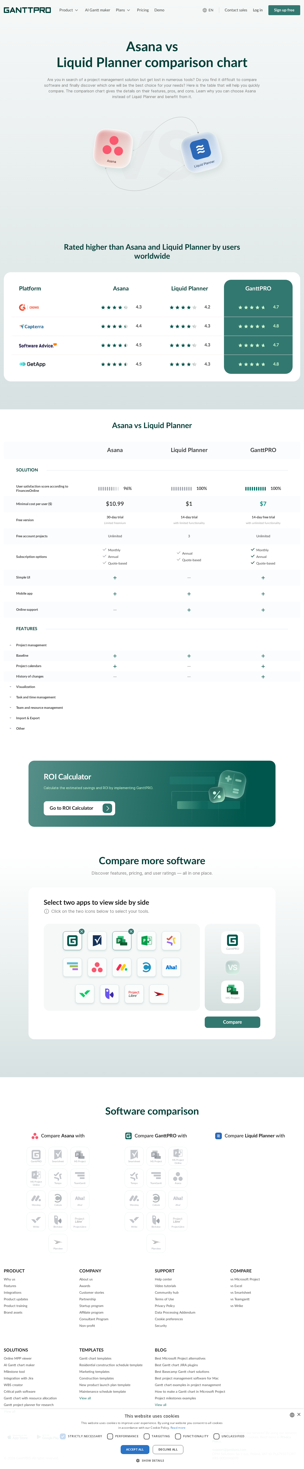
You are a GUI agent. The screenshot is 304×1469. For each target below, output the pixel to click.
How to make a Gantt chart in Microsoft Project (190, 1391)
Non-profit (87, 1326)
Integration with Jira (18, 1378)
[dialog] (152, 1439)
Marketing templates (94, 1372)
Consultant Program (94, 1319)
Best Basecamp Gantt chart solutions (182, 1372)
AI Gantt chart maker (19, 1365)
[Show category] (10, 645)
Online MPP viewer (18, 1358)
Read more (178, 1428)
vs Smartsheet (240, 1292)
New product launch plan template (104, 1385)
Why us (9, 1279)
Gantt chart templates (95, 1358)
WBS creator (13, 1385)
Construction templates (96, 1378)
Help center (163, 1279)
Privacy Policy (165, 1306)
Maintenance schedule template (102, 1391)
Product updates (16, 1299)
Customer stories (91, 1292)
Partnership (87, 1299)
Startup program (91, 1306)
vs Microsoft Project (245, 1279)
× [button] (298, 1414)
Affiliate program (91, 1312)
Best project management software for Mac (187, 1378)
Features (10, 1286)
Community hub (167, 1292)
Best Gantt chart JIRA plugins (176, 1365)
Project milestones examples (175, 1398)
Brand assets (13, 1312)
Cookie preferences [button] (169, 1319)
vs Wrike (236, 1306)
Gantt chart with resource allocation (30, 1398)
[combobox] (292, 1415)
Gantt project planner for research (29, 1405)
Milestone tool (14, 1372)
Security (161, 1326)
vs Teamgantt (240, 1299)
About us (86, 1279)
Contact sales (236, 10)
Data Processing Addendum (175, 1312)
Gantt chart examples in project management (188, 1385)
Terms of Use (164, 1299)
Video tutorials (165, 1286)
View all (85, 1398)
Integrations (12, 1292)
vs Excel (236, 1286)
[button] (152, 1460)
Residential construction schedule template (110, 1365)
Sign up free (284, 10)
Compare (232, 1022)
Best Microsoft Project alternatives (180, 1358)
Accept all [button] (135, 1449)
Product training (15, 1306)
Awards (84, 1286)
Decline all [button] (168, 1449)
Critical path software (19, 1391)
